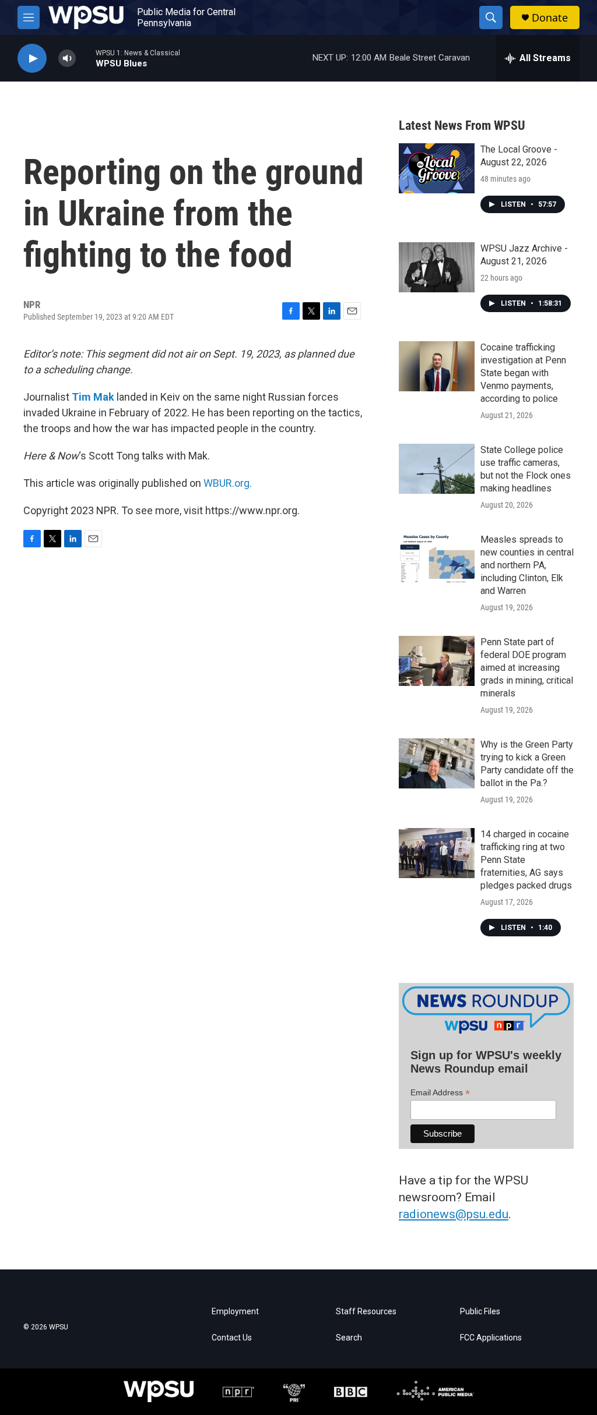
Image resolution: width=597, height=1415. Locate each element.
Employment (235, 1311)
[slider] (85, 58)
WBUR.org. (227, 483)
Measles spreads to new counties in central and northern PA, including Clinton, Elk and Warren (527, 565)
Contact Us (232, 1337)
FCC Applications (491, 1337)
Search (349, 1337)
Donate (550, 18)
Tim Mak (93, 397)
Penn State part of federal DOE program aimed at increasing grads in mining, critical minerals (526, 667)
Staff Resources (366, 1311)
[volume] (67, 58)
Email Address (440, 1092)
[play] (32, 58)
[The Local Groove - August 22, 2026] (437, 168)
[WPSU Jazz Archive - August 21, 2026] (437, 267)
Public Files (480, 1311)
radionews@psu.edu (453, 1214)
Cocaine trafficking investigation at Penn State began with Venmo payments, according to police (523, 373)
